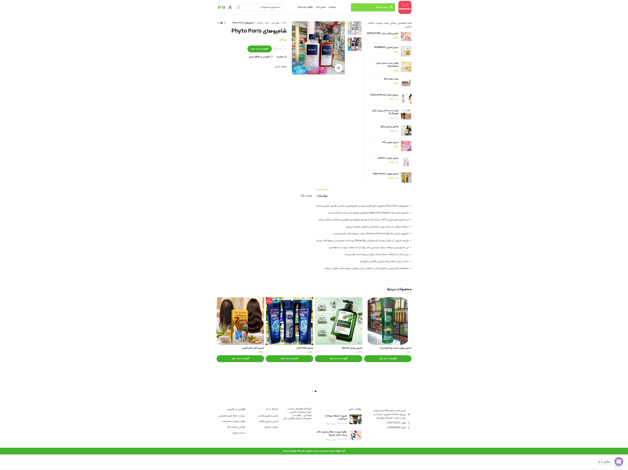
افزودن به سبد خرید (260, 48)
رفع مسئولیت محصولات (233, 421)
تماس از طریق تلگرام (268, 421)
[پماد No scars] (406, 83)
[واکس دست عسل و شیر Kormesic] (406, 67)
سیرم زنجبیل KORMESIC (386, 47)
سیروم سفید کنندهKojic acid (384, 95)
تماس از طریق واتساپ (268, 416)
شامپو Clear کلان (304, 348)
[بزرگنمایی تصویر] (339, 68)
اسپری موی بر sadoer (387, 158)
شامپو (260, 23)
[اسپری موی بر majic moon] (406, 177)
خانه (284, 23)
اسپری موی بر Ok (390, 142)
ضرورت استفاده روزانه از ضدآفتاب (336, 417)
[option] (355, 28)
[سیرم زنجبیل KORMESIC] (406, 51)
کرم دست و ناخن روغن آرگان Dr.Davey (385, 112)
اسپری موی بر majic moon (385, 173)
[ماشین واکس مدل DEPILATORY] (406, 36)
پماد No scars (391, 79)
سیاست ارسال (238, 433)
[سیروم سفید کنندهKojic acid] (406, 98)
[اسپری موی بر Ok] (406, 146)
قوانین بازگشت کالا (236, 427)
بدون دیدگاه (330, 423)
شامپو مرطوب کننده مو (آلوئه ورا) (395, 348)
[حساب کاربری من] (230, 7)
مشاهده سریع (366, 302)
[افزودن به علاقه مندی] (366, 310)
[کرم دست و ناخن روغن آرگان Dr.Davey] (406, 114)
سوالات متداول (271, 427)
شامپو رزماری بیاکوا (389, 126)
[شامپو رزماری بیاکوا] (406, 130)
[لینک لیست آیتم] (389, 423)
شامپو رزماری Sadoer (352, 348)
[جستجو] (239, 7)
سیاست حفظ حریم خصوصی (231, 416)
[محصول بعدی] (218, 23)
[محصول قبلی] (224, 23)
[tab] (322, 194)
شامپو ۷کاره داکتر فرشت (253, 348)
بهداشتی (275, 23)
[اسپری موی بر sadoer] (406, 162)
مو (266, 23)
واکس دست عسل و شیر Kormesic (387, 65)
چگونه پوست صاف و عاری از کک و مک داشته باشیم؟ (332, 433)
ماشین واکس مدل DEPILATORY (382, 33)
